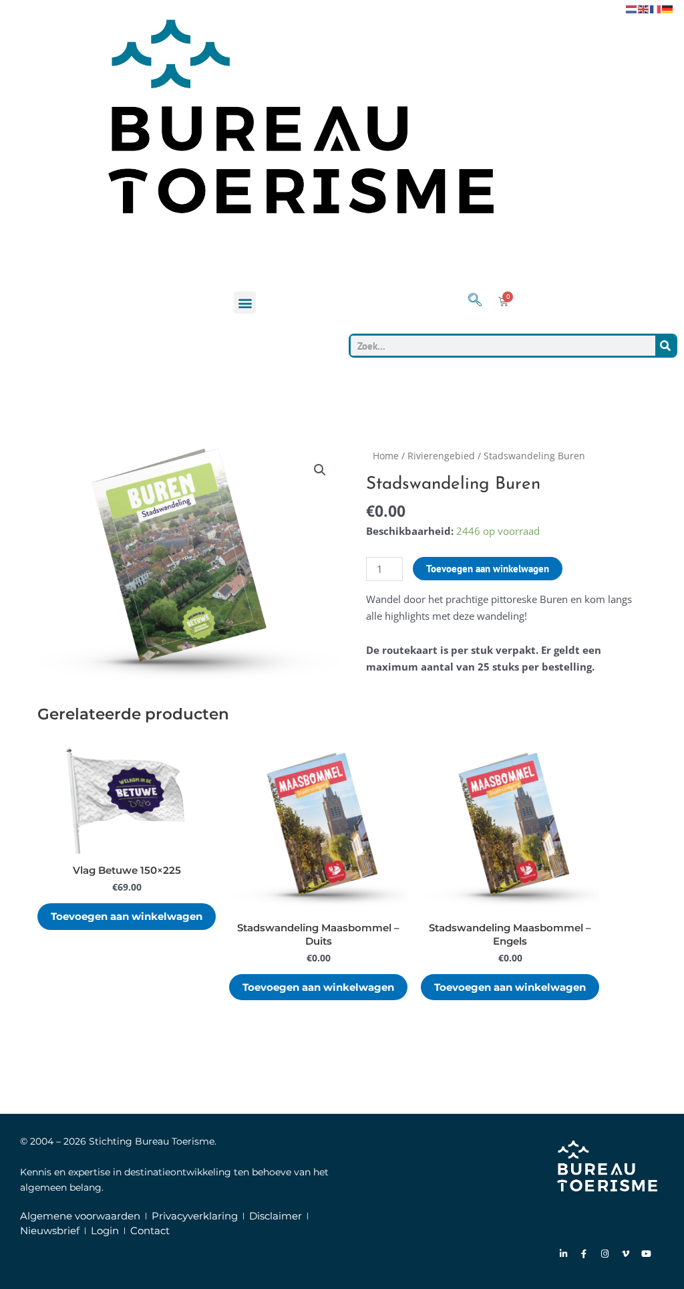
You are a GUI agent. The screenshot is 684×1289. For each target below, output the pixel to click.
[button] (245, 302)
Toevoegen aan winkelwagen (487, 568)
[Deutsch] (668, 8)
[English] (644, 8)
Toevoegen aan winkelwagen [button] (126, 916)
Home (386, 455)
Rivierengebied (441, 455)
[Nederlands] (632, 8)
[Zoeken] (665, 346)
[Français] (656, 8)
